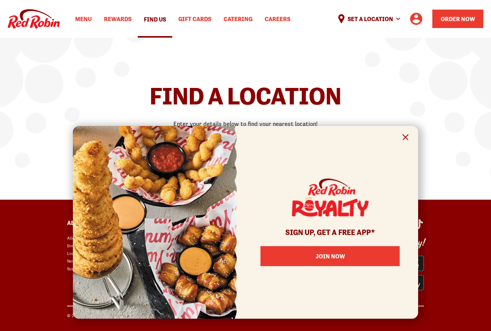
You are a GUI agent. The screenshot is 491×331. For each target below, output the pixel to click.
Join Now (330, 256)
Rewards (118, 19)
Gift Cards (194, 19)
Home (34, 19)
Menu (83, 19)
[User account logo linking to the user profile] (416, 19)
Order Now (458, 19)
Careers (277, 19)
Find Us (155, 19)
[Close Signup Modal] (405, 138)
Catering (238, 19)
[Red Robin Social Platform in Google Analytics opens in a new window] (418, 224)
